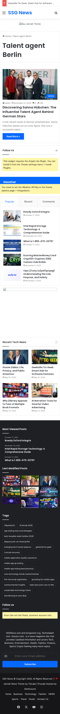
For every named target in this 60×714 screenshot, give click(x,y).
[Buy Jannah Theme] (30, 23)
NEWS (52, 694)
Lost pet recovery (12, 552)
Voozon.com (17, 636)
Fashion (42, 694)
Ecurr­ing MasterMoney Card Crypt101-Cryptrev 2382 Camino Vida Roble (39, 259)
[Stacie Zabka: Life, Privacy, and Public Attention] (15, 357)
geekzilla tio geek (44, 547)
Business (18, 694)
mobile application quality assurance (20, 558)
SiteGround (30, 689)
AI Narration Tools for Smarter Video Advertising (44, 404)
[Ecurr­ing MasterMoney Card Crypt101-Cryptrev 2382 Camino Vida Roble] (12, 260)
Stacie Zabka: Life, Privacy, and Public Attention (14, 371)
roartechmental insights (14, 585)
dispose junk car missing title (17, 541)
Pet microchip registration (15, 579)
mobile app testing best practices (19, 568)
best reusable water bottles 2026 (18, 536)
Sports (15, 699)
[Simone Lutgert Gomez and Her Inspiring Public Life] (30, 480)
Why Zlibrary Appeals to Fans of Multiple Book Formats (15, 404)
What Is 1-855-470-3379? (38, 241)
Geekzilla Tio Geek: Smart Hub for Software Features (43, 371)
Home (7, 36)
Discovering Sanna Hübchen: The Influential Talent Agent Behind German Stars (29, 111)
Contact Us (42, 699)
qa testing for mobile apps (43, 579)
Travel (24, 699)
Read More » (13, 136)
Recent (28, 201)
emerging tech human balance (17, 547)
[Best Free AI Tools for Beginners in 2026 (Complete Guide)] (49, 503)
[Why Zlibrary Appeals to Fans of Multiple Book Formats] (15, 390)
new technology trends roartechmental (21, 574)
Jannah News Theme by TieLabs (20, 684)
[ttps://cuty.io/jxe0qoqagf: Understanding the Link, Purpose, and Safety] (12, 275)
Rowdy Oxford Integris (36, 211)
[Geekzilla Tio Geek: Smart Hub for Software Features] (44, 357)
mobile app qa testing (13, 563)
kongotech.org (33, 633)
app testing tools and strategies (18, 531)
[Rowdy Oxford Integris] (12, 216)
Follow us (8, 605)
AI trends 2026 (26, 525)
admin (7, 103)
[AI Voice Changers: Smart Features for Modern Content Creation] (49, 492)
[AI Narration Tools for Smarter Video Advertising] (44, 390)
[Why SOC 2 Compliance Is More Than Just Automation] (11, 501)
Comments (49, 201)
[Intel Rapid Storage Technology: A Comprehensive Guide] (12, 230)
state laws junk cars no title (42, 585)
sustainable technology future (17, 590)
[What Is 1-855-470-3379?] (12, 246)
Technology (30, 694)
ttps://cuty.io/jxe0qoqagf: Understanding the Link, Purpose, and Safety (39, 274)
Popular (9, 201)
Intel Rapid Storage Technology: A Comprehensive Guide (36, 229)
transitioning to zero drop (15, 595)
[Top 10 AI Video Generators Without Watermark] (30, 503)
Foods (32, 699)
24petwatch (9, 525)
